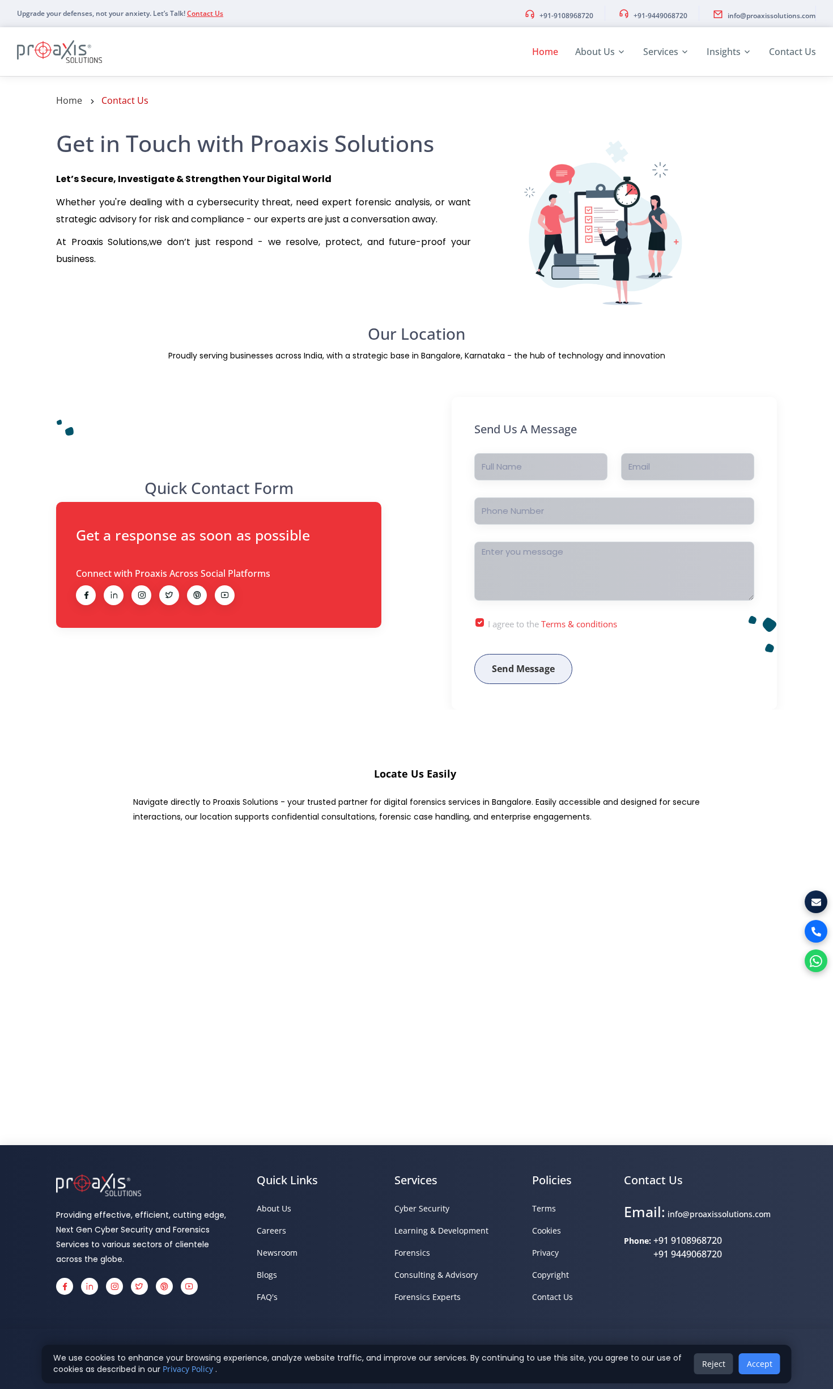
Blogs (267, 1274)
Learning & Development (441, 1230)
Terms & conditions (579, 624)
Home (545, 51)
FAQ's (267, 1296)
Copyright (550, 1274)
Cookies (546, 1230)
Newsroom (277, 1252)
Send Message (523, 668)
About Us (595, 51)
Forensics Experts (427, 1296)
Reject (713, 1363)
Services (660, 51)
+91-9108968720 (566, 15)
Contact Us (205, 13)
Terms (544, 1208)
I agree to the (552, 624)
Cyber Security (421, 1208)
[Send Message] (816, 901)
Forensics (412, 1252)
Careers (271, 1230)
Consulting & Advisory (436, 1274)
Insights (724, 51)
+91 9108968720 (687, 1240)
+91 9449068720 (687, 1254)
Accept (759, 1363)
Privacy (545, 1252)
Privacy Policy (189, 1368)
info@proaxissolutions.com (771, 15)
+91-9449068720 (660, 15)
